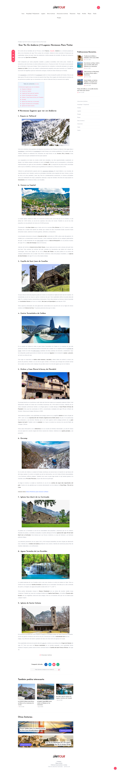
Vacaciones (72, 13)
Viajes (78, 13)
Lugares (43, 13)
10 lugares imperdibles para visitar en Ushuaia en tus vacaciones (44, 703)
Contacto (59, 761)
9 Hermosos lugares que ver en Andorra (29, 87)
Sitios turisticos (51, 13)
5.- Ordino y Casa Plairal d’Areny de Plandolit (31, 97)
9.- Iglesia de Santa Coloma (27, 105)
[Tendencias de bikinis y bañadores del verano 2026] (80, 57)
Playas (89, 13)
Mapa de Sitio (59, 763)
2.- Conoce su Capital (25, 91)
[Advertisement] (59, 30)
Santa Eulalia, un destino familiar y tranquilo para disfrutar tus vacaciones (90, 82)
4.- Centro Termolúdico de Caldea (28, 95)
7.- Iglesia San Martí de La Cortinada (29, 101)
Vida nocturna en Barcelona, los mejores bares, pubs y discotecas (91, 73)
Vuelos (94, 13)
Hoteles (84, 13)
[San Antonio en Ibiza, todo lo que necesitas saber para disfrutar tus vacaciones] (80, 64)
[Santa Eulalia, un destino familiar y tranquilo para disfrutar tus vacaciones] (80, 82)
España (52, 51)
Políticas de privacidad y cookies (59, 765)
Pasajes (59, 17)
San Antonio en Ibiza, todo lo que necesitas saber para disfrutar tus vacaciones (91, 65)
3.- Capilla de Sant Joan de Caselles (29, 93)
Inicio (23, 13)
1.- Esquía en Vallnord (25, 89)
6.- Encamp (23, 99)
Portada (20, 41)
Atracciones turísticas (62, 13)
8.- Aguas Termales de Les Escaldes (29, 103)
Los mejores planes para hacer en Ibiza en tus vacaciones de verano (26, 703)
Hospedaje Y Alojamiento (32, 13)
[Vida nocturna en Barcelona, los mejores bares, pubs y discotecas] (80, 73)
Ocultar (36, 84)
